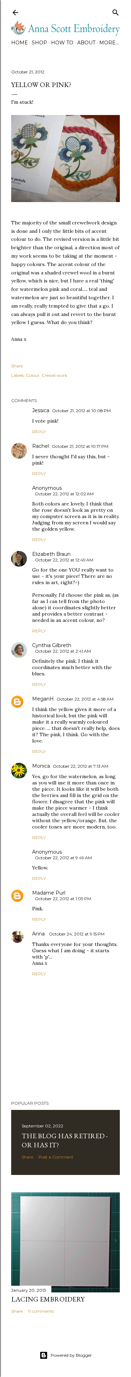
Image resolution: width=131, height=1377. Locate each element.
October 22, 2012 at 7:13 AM (80, 766)
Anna (39, 934)
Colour (32, 375)
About (86, 43)
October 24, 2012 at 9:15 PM (76, 934)
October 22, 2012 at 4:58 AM (85, 699)
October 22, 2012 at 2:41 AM (63, 651)
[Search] (115, 11)
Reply (39, 431)
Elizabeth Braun (51, 554)
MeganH (43, 699)
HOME (19, 43)
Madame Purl (48, 893)
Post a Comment (55, 1157)
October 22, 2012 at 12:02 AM (64, 493)
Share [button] (17, 365)
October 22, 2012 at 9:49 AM (63, 857)
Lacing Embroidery (48, 1299)
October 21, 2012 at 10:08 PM (81, 410)
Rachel (40, 446)
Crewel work (54, 375)
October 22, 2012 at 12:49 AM (64, 559)
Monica (41, 766)
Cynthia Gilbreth (51, 645)
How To (62, 43)
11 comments (41, 1311)
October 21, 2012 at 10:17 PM (80, 446)
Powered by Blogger (71, 1355)
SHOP (39, 43)
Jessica (40, 410)
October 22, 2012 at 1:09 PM (63, 898)
